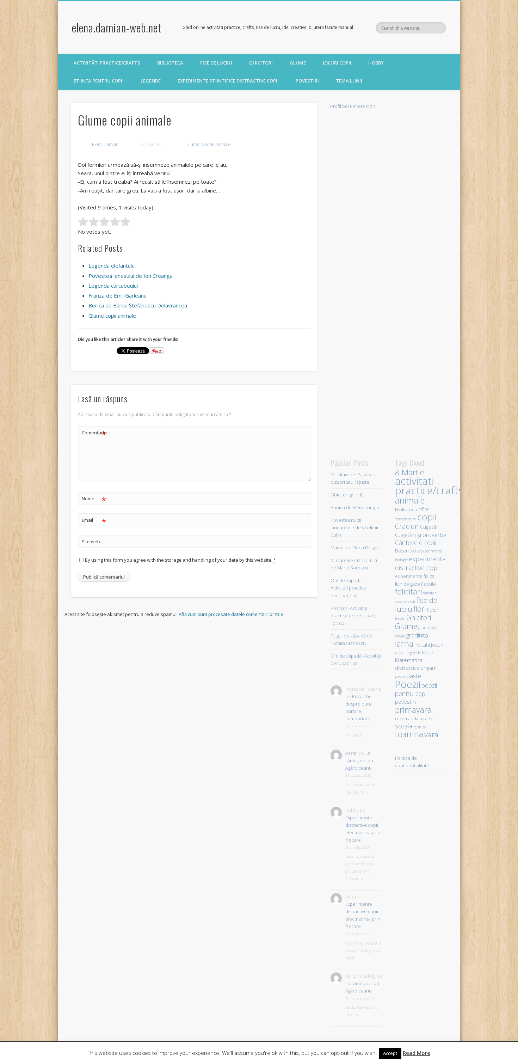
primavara (413, 709)
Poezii (407, 684)
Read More (416, 1052)
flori (419, 609)
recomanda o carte (414, 719)
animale (410, 500)
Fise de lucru (216, 63)
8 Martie (409, 472)
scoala (403, 726)
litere (427, 652)
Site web (91, 541)
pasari (400, 676)
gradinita (417, 635)
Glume (298, 63)
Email (94, 521)
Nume (94, 499)
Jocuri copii (337, 63)
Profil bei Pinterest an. (353, 106)
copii (427, 517)
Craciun (407, 526)
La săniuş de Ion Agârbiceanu (359, 760)
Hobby (376, 63)
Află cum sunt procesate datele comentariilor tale (231, 614)
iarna (404, 643)
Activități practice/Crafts (107, 63)
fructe (400, 618)
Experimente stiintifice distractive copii (228, 81)
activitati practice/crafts (429, 485)
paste (413, 676)
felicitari (408, 591)
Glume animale (216, 144)
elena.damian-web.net (117, 27)
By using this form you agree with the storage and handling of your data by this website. (180, 560)
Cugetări (429, 526)
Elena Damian (105, 144)
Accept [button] (390, 1053)
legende (414, 652)
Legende (151, 81)
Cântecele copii (415, 542)
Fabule (428, 583)
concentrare (405, 518)
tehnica (419, 726)
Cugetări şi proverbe (420, 535)
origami (429, 667)
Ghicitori (261, 63)
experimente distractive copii (420, 563)
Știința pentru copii (99, 81)
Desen (402, 551)
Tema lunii (349, 81)
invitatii (422, 644)
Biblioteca (170, 63)
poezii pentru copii (416, 689)
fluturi (433, 610)
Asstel (351, 753)
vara (431, 734)
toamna (409, 734)
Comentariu (94, 433)
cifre (423, 509)
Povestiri (307, 81)
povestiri (405, 701)
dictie (415, 551)
